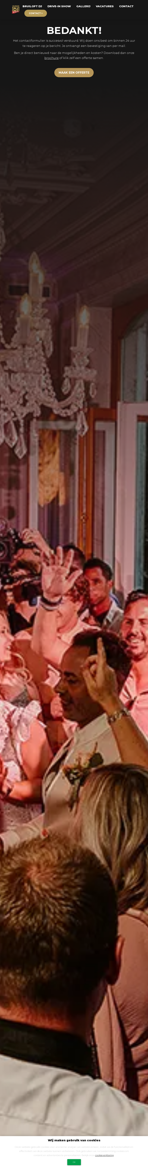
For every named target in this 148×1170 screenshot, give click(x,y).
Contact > (36, 13)
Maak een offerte (74, 72)
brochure (51, 58)
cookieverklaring (104, 1155)
